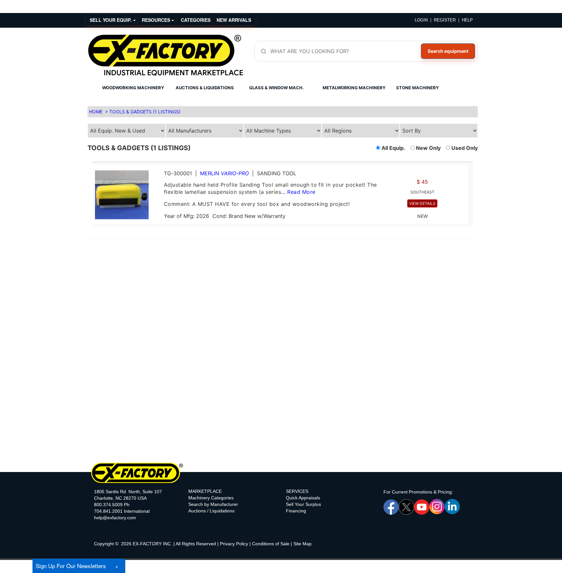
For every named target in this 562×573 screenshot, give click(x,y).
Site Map (302, 543)
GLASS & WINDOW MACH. (276, 87)
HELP (467, 20)
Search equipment (448, 51)
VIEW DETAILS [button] (422, 203)
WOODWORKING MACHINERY (133, 87)
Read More (301, 192)
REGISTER (445, 20)
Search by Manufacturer (213, 504)
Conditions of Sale (270, 543)
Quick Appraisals (303, 497)
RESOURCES (156, 20)
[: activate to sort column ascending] (280, 159)
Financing (296, 510)
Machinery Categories (211, 497)
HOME (95, 111)
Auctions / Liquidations (211, 510)
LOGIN (421, 20)
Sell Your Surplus (303, 504)
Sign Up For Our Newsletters (71, 566)
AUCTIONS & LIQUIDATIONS (205, 87)
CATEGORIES (195, 20)
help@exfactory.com (115, 517)
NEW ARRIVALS (234, 20)
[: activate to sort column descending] (470, 159)
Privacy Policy (234, 543)
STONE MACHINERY (417, 87)
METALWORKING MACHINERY (354, 87)
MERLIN (224, 173)
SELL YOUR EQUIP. (111, 20)
